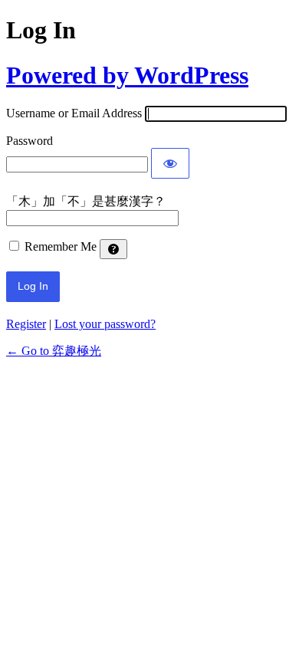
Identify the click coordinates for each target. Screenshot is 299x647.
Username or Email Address (74, 113)
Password (29, 140)
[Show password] (170, 163)
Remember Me (61, 246)
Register (26, 323)
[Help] (113, 249)
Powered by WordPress (127, 75)
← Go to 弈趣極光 (53, 350)
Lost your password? (105, 323)
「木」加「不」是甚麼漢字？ (86, 201)
